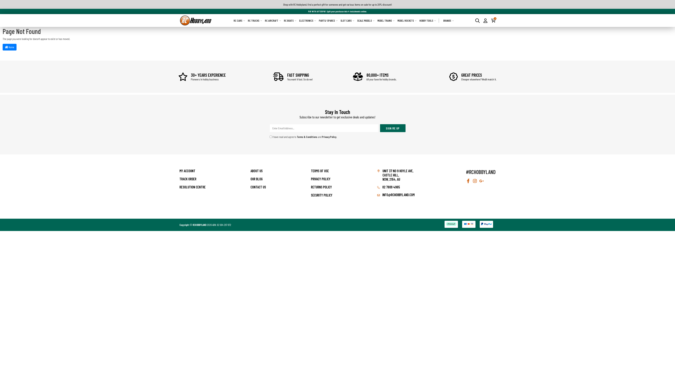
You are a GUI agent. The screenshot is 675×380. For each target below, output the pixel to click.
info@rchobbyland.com (398, 195)
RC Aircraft (271, 20)
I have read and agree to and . (304, 136)
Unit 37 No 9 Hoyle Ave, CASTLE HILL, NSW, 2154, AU (397, 175)
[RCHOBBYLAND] (195, 20)
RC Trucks (253, 20)
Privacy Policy (329, 136)
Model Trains (384, 20)
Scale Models (364, 20)
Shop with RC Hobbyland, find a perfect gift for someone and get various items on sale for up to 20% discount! (337, 4)
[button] (485, 20)
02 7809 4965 (391, 187)
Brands (447, 20)
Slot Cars (346, 20)
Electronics (306, 20)
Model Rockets (405, 20)
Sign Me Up (393, 128)
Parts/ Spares (327, 20)
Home (11, 47)
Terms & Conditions (307, 136)
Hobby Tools (426, 20)
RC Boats (289, 20)
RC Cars (238, 20)
